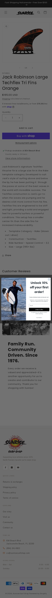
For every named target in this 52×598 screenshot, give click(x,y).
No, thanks (39, 317)
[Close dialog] (49, 279)
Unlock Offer (39, 309)
